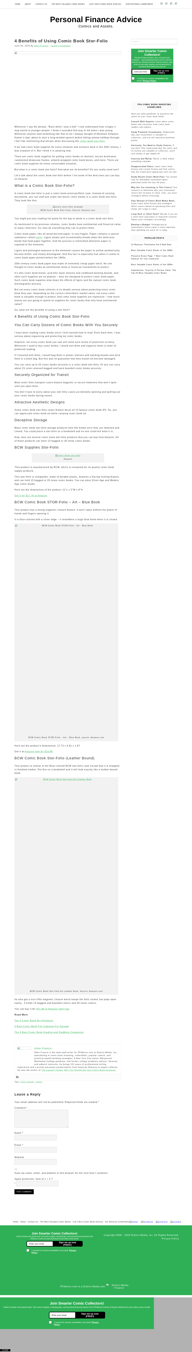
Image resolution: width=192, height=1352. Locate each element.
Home (17, 4)
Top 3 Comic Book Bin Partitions (33, 1020)
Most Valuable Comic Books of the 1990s (152, 264)
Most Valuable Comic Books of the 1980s (152, 250)
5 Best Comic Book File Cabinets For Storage (41, 1026)
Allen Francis (41, 46)
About (28, 4)
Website (19, 1157)
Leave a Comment (61, 46)
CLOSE (5, 1350)
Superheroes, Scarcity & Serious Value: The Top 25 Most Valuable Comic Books (153, 271)
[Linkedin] (17, 1077)
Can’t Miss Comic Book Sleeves (105, 4)
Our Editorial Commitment (139, 4)
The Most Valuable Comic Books (68, 4)
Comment (21, 1108)
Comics (38, 1082)
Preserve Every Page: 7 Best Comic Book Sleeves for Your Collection (152, 257)
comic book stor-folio (92, 141)
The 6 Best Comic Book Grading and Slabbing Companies (49, 1032)
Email (18, 1145)
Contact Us (41, 4)
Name (18, 1133)
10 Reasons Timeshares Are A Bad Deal (151, 244)
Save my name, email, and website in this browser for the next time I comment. (61, 1173)
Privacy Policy (170, 1238)
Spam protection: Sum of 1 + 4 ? (33, 1179)
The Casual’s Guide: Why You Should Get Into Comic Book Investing (78, 1070)
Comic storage (27, 1082)
